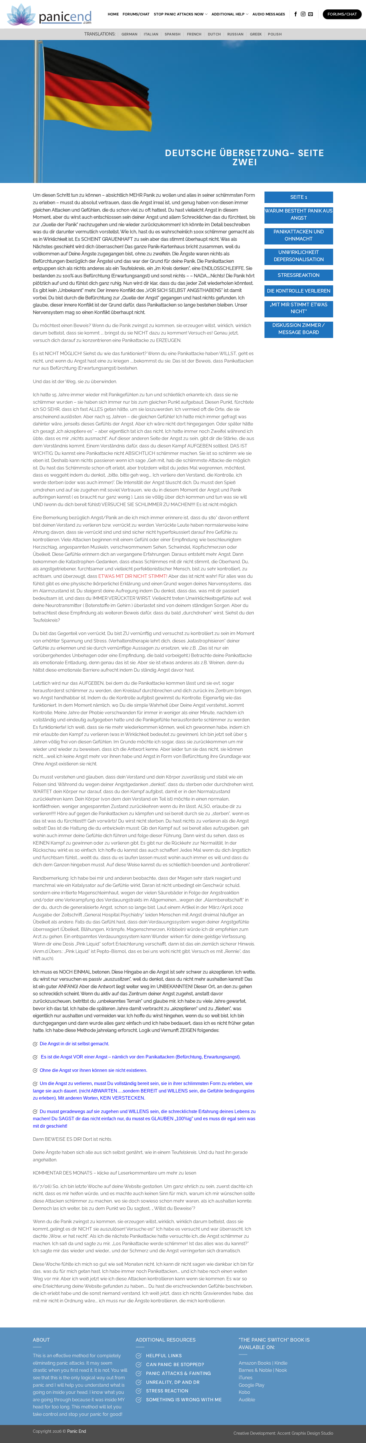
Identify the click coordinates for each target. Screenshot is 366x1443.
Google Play (251, 1385)
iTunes (245, 1377)
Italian (151, 34)
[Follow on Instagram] (303, 14)
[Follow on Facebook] (295, 14)
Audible (247, 1399)
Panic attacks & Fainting (178, 1373)
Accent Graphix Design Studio (305, 1433)
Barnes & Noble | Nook (263, 1370)
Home (113, 14)
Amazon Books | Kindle (263, 1363)
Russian (235, 34)
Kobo (244, 1392)
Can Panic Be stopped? (175, 1365)
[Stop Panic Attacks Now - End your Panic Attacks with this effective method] (50, 14)
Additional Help (228, 14)
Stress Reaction (167, 1391)
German (130, 34)
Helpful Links (164, 1356)
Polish (275, 34)
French (194, 34)
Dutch (214, 34)
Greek (256, 34)
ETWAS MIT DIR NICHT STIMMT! (132, 576)
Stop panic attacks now (179, 14)
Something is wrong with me (184, 1400)
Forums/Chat (136, 14)
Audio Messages (268, 14)
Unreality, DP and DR (173, 1382)
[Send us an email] (310, 14)
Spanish (173, 34)
